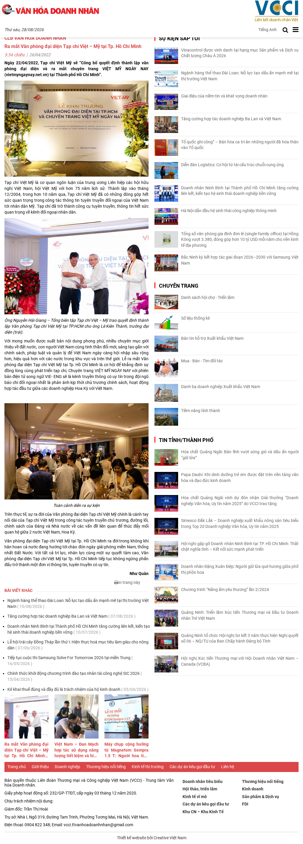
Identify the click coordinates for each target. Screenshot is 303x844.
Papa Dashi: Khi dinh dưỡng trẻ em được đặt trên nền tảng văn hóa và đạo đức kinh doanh (240, 477)
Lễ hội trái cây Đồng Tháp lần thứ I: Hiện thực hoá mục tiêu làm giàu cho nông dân (78, 645)
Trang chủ (16, 766)
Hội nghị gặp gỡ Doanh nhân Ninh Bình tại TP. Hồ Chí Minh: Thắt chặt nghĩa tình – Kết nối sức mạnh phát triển (240, 546)
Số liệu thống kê (195, 318)
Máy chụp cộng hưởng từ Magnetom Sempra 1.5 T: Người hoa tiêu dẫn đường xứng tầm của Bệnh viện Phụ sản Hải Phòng (126, 750)
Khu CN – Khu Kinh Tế (203, 811)
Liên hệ (227, 766)
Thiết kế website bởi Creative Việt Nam (151, 837)
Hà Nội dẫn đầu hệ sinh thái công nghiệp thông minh (229, 210)
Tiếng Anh (267, 29)
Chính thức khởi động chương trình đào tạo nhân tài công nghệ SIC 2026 (74, 676)
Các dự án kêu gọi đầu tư (192, 766)
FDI (245, 804)
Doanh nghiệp (67, 766)
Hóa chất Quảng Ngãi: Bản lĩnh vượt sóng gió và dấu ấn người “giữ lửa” (240, 454)
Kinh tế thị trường (148, 766)
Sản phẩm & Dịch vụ (260, 796)
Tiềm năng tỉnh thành (200, 410)
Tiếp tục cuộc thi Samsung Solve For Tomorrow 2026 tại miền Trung (70, 660)
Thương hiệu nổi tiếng (106, 766)
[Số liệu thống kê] (166, 322)
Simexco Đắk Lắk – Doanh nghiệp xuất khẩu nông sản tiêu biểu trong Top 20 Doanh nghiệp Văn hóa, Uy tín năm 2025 (240, 523)
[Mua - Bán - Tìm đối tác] (166, 368)
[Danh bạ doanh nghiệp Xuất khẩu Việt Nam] (166, 393)
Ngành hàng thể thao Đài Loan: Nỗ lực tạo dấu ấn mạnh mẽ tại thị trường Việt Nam (78, 603)
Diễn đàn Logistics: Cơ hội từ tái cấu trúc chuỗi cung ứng (232, 164)
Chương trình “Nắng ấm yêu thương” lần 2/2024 (225, 589)
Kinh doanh (252, 789)
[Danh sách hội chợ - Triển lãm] (166, 302)
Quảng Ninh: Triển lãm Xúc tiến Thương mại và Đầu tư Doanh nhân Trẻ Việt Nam (240, 615)
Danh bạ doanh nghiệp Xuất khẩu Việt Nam (220, 386)
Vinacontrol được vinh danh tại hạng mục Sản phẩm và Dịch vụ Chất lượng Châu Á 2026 (240, 53)
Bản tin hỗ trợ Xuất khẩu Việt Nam (212, 338)
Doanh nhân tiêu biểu (203, 781)
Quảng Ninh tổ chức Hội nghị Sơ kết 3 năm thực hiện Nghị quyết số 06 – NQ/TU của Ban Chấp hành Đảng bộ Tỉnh (240, 638)
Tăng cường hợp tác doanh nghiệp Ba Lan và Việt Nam (71, 616)
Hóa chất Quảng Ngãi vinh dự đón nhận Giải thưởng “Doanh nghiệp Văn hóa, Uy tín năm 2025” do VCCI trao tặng (240, 500)
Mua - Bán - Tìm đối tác (202, 360)
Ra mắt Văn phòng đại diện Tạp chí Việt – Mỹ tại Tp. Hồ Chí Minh (26, 750)
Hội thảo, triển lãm (200, 789)
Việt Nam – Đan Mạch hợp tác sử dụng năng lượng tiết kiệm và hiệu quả (76, 750)
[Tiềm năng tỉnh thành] (166, 417)
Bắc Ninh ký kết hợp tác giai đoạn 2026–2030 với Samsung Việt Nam (240, 260)
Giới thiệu (40, 766)
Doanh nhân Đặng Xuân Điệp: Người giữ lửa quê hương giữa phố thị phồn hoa (240, 569)
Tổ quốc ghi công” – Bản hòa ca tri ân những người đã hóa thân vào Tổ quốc (240, 145)
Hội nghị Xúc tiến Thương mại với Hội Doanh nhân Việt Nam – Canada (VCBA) (240, 661)
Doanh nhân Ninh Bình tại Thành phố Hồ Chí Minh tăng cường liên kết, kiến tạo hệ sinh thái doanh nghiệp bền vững (78, 629)
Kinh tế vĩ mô (195, 796)
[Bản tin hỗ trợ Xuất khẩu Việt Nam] (166, 344)
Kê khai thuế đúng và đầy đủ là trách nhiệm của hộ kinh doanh (78, 689)
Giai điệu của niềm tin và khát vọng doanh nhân (224, 96)
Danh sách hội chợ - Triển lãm (207, 297)
